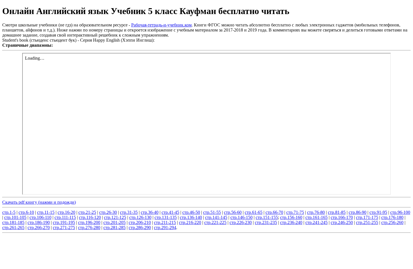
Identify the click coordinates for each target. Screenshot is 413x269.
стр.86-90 (357, 212)
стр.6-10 (26, 212)
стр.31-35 (129, 212)
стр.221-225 (215, 222)
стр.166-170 (342, 217)
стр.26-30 (108, 212)
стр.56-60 (233, 212)
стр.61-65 (253, 212)
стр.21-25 (87, 212)
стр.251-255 (367, 222)
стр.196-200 (89, 222)
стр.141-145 (216, 217)
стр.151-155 (267, 217)
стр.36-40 (149, 212)
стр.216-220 (190, 222)
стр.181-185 (13, 222)
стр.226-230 (241, 222)
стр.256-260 (392, 222)
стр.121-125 (115, 217)
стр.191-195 (64, 222)
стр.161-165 (316, 217)
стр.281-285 (114, 227)
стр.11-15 (46, 212)
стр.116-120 (90, 217)
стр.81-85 (337, 212)
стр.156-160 (291, 217)
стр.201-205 (114, 222)
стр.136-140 (191, 217)
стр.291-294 (165, 227)
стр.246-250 (342, 222)
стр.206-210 (140, 222)
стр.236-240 (291, 222)
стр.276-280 (89, 227)
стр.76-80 (316, 212)
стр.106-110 (40, 217)
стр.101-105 (15, 217)
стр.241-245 (316, 222)
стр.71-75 (295, 212)
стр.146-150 (241, 217)
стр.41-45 (170, 212)
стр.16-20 (66, 212)
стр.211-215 (165, 222)
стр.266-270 (39, 227)
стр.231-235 (266, 222)
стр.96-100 (400, 212)
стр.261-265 (13, 227)
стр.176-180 (392, 217)
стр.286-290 (140, 227)
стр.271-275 (64, 227)
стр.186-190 (39, 222)
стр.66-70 (274, 212)
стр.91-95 (378, 212)
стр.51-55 (212, 212)
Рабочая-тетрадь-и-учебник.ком (161, 25)
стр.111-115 (65, 217)
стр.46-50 (191, 212)
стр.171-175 (367, 217)
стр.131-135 (166, 217)
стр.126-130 (140, 217)
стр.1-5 (8, 212)
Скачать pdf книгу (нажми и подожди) (39, 202)
